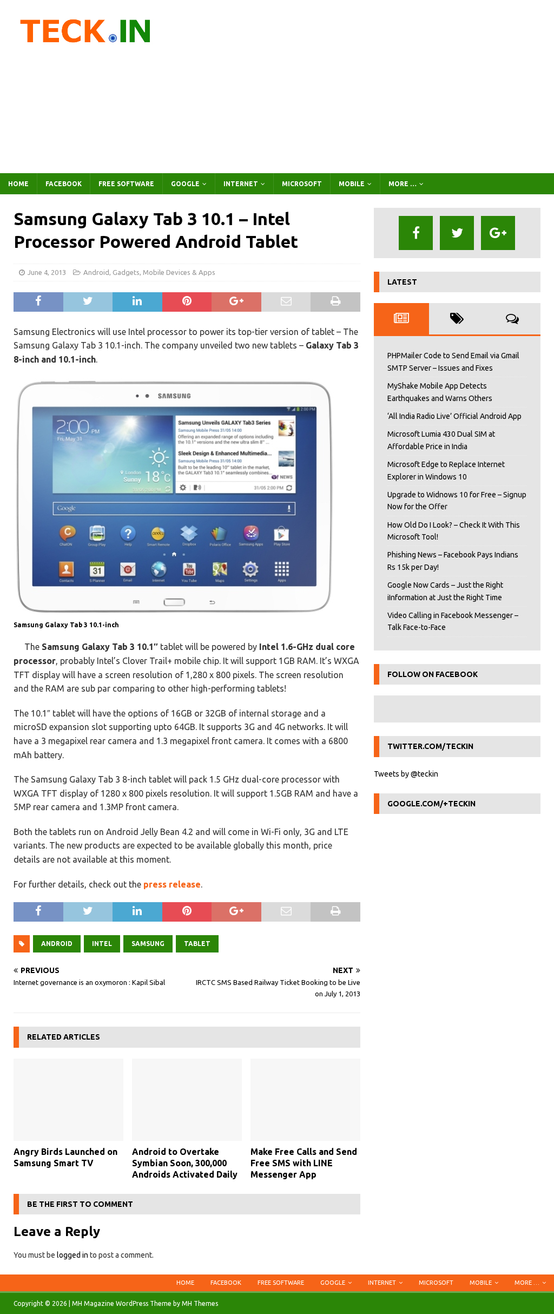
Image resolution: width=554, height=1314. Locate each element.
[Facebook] (416, 233)
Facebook (63, 183)
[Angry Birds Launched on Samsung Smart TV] (68, 1100)
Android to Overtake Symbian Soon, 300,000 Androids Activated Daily (185, 1163)
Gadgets (126, 272)
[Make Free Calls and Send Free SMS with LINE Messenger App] (305, 1100)
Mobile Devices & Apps (179, 272)
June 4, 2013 (47, 272)
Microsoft (302, 183)
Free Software (126, 183)
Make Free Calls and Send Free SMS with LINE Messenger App (303, 1163)
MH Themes (200, 1303)
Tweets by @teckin (406, 774)
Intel (102, 943)
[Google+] (498, 233)
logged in (72, 1255)
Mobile (352, 183)
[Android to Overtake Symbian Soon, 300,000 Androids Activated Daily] (187, 1100)
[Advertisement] (366, 86)
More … (402, 183)
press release (172, 884)
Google (185, 183)
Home (18, 183)
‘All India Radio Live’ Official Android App (454, 416)
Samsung (147, 943)
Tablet (197, 943)
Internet (240, 183)
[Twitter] (457, 233)
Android (96, 272)
